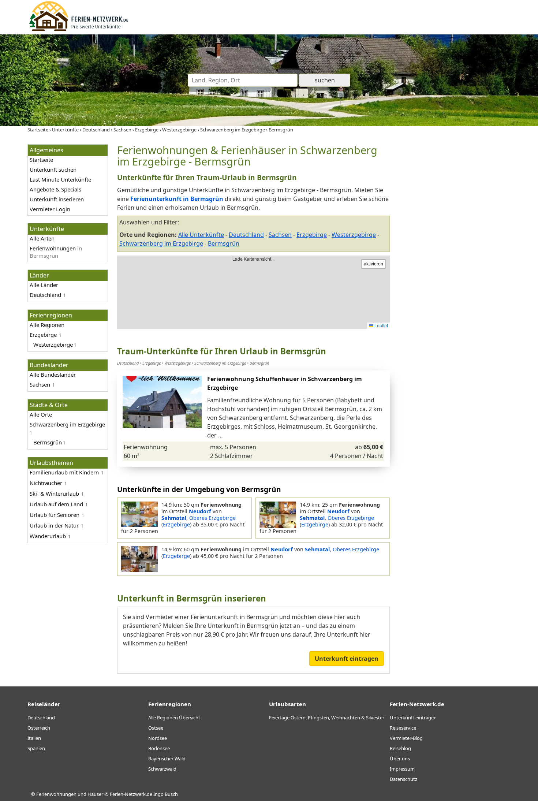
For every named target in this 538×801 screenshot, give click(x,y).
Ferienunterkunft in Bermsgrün (176, 199)
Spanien (36, 748)
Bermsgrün (223, 243)
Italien (34, 738)
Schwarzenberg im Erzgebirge (161, 243)
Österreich (38, 727)
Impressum (402, 768)
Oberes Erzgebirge (212, 517)
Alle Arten (42, 238)
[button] (197, 402)
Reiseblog (400, 748)
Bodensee (159, 748)
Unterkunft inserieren (57, 199)
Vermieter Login (50, 209)
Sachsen (40, 384)
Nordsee (157, 738)
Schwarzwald (162, 768)
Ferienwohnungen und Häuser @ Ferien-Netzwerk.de (94, 794)
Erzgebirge (43, 334)
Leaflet (380, 325)
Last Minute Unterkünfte (60, 179)
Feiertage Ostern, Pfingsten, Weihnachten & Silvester (326, 717)
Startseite (41, 159)
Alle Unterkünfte (201, 235)
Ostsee (155, 727)
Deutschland (45, 294)
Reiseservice (403, 727)
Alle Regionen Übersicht (174, 717)
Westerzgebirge (354, 235)
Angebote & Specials (55, 189)
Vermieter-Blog (406, 738)
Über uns (400, 758)
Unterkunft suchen (53, 169)
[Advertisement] (455, 254)
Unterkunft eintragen (346, 659)
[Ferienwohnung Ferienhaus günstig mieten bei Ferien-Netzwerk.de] (78, 30)
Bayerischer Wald (167, 758)
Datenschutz (403, 779)
